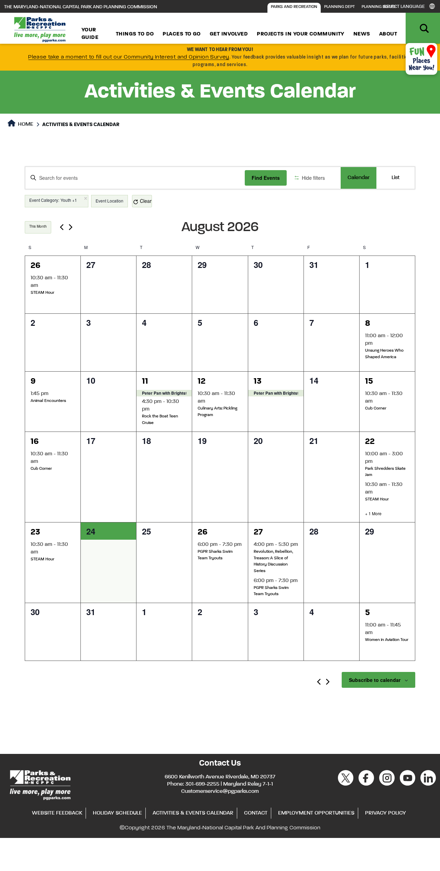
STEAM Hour (42, 293)
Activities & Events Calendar (193, 813)
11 (145, 381)
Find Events (266, 177)
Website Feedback (57, 813)
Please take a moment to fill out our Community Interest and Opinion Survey (128, 57)
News (361, 34)
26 (36, 265)
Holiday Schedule (117, 813)
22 (370, 441)
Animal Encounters (48, 401)
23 (35, 532)
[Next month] (71, 227)
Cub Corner (375, 408)
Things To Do (135, 34)
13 (258, 381)
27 (258, 532)
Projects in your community (300, 34)
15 (369, 381)
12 (202, 381)
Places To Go (181, 34)
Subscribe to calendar (374, 679)
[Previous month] (62, 227)
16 (35, 441)
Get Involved (229, 34)
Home (24, 124)
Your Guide (89, 33)
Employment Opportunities (316, 813)
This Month (38, 226)
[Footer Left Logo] (39, 784)
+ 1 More (373, 513)
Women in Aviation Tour (386, 640)
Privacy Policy (385, 813)
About (388, 34)
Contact (255, 813)
